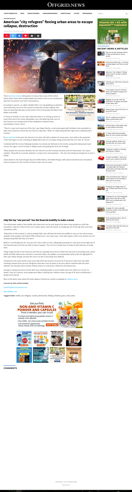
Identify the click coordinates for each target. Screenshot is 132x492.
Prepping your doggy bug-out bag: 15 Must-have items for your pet (116, 188)
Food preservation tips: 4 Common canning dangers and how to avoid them (117, 64)
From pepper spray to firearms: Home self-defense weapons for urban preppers (116, 91)
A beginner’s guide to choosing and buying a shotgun (116, 150)
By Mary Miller (117, 68)
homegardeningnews (50, 13)
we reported (10, 137)
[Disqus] (49, 397)
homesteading (66, 13)
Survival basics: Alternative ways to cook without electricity (116, 126)
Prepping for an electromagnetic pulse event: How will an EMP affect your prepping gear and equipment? (116, 199)
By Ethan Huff (116, 78)
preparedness (87, 13)
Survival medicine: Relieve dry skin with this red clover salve (116, 142)
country (35, 296)
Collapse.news (72, 279)
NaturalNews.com (10, 292)
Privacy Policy (66, 485)
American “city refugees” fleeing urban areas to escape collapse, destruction (116, 74)
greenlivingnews (33, 13)
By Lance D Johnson (118, 173)
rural (68, 296)
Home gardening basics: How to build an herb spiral (116, 219)
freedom (57, 296)
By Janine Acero (117, 161)
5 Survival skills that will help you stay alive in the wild (117, 227)
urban (72, 296)
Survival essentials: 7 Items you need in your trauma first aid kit (116, 158)
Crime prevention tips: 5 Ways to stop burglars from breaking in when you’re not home (116, 178)
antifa (18, 296)
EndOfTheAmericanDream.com (15, 287)
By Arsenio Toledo (118, 129)
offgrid (76, 13)
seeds (22, 13)
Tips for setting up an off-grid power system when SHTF (115, 118)
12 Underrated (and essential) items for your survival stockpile (116, 134)
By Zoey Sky (116, 58)
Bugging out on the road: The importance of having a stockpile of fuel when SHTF (116, 101)
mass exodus (16, 96)
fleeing (50, 296)
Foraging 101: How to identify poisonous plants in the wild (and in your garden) (117, 210)
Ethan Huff (20, 31)
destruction (42, 296)
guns (63, 296)
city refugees (26, 296)
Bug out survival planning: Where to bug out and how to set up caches (117, 54)
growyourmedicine (10, 13)
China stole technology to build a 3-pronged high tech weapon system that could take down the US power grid (117, 168)
